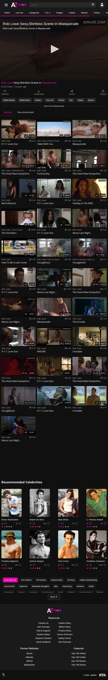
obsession (9, 592)
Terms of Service (65, 634)
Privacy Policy (64, 630)
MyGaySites (29, 664)
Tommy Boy (43, 173)
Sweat (80, 100)
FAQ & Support (43, 630)
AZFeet (29, 661)
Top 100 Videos (78, 653)
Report (103, 94)
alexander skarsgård (40, 586)
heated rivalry (56, 580)
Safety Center (64, 638)
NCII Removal (64, 642)
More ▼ (54, 597)
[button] (54, 49)
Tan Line (50, 100)
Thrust (61, 100)
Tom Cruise (17, 229)
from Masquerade (54, 106)
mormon (33, 592)
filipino (100, 592)
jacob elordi (9, 586)
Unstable (77, 351)
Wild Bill (41, 351)
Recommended (26, 112)
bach (61, 592)
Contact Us (43, 623)
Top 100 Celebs (78, 657)
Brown (91, 100)
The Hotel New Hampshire (15, 173)
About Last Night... (82, 232)
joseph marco (48, 592)
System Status (43, 634)
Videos (97, 12)
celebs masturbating (88, 580)
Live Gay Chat (10, 580)
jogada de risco (86, 592)
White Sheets (9, 100)
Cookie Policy (64, 623)
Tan (71, 100)
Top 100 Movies (78, 661)
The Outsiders (9, 232)
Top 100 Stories (78, 664)
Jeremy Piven (53, 141)
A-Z (46, 12)
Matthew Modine (20, 170)
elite (56, 586)
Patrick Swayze (54, 259)
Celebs (72, 12)
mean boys (67, 586)
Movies (84, 12)
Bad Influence (9, 203)
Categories (34, 12)
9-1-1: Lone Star (10, 144)
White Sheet (24, 100)
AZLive (29, 653)
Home (7, 12)
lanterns (80, 586)
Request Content (43, 638)
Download (39, 94)
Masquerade (49, 82)
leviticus (71, 592)
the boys (71, 580)
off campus (41, 580)
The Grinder (79, 321)
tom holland (26, 580)
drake (91, 586)
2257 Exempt (43, 626)
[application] (54, 49)
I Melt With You (45, 144)
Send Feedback (43, 642)
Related (8, 112)
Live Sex (19, 12)
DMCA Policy (65, 626)
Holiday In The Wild (83, 203)
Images (59, 12)
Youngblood (43, 262)
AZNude (29, 657)
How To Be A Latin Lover (14, 262)
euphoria (23, 586)
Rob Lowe (7, 82)
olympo (21, 592)
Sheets (38, 100)
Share (72, 94)
